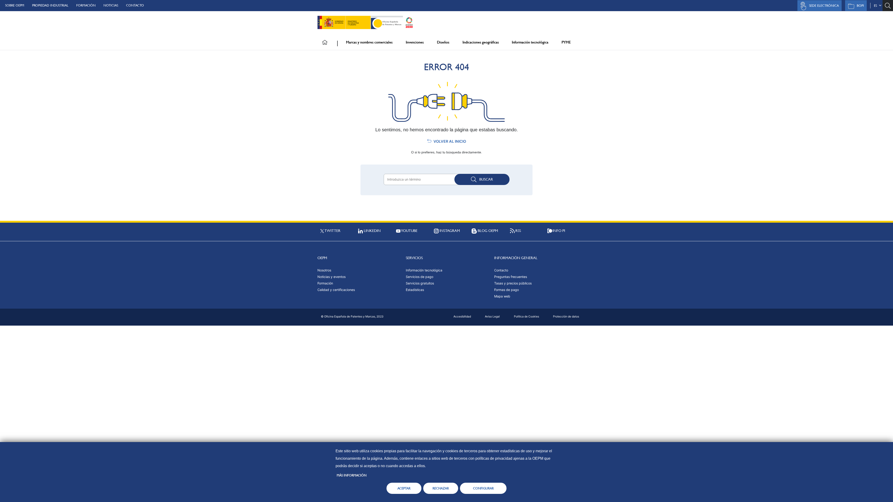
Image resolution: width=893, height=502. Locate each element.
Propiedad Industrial (50, 5)
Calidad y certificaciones (336, 290)
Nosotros (324, 270)
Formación (86, 5)
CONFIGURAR (483, 488)
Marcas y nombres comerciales (369, 42)
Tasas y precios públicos (513, 283)
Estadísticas (415, 290)
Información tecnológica (530, 42)
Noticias (110, 5)
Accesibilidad (462, 316)
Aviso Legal (492, 316)
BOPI (860, 5)
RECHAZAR (441, 488)
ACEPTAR (403, 488)
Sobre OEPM (14, 5)
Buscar (486, 179)
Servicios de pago (419, 277)
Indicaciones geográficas (481, 42)
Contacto (135, 5)
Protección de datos (566, 316)
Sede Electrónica (824, 5)
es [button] (876, 5)
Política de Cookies (526, 316)
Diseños (443, 42)
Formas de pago (506, 290)
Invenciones (415, 42)
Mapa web (502, 296)
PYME (566, 42)
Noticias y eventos (331, 277)
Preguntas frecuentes (510, 277)
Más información (352, 475)
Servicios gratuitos (420, 283)
